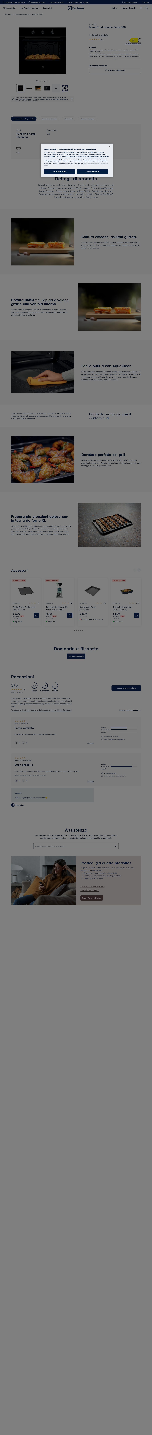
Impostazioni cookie (59, 171)
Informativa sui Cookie (92, 163)
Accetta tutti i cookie (92, 171)
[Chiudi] (109, 146)
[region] (77, 160)
